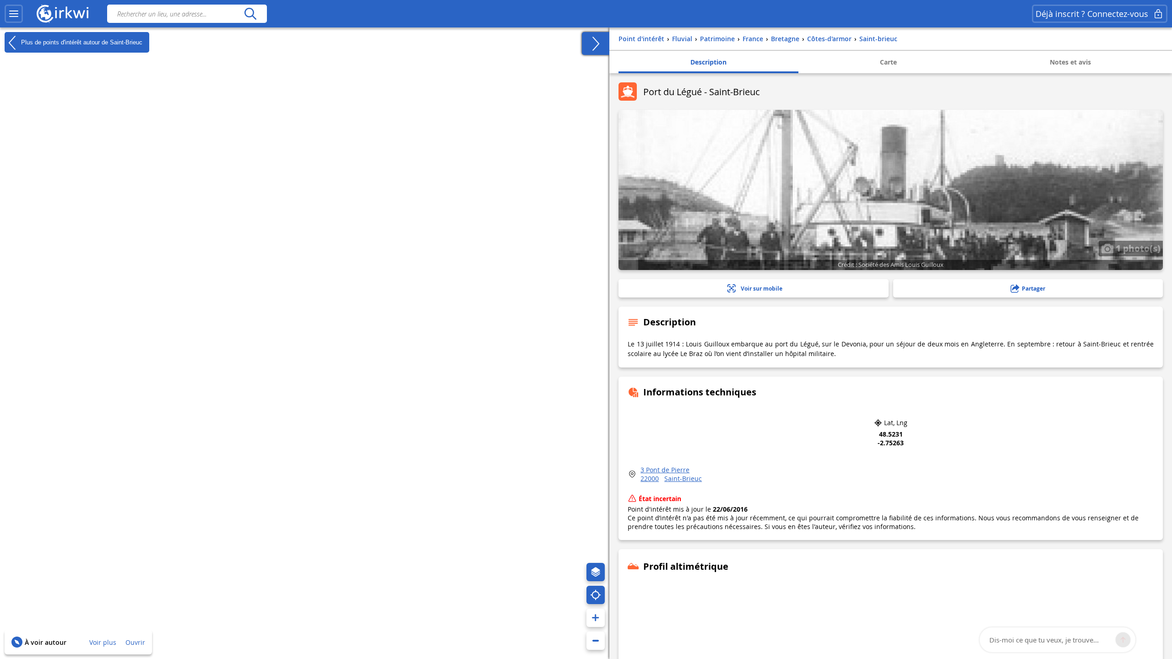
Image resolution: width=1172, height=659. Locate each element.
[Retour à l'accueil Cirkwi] (63, 14)
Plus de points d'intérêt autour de (80, 41)
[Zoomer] (595, 618)
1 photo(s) (1137, 248)
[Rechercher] (250, 13)
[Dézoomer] (595, 641)
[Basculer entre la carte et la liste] (595, 43)
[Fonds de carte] (595, 572)
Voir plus (102, 642)
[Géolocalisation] (595, 595)
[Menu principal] (14, 14)
